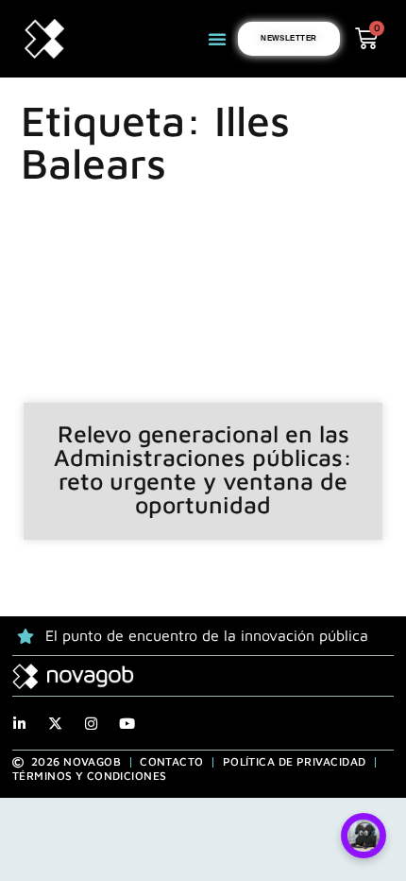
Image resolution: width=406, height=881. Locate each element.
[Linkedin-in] (19, 724)
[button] (217, 39)
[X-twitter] (55, 724)
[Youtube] (127, 724)
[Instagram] (91, 724)
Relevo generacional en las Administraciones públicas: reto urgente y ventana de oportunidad (203, 469)
